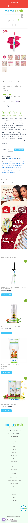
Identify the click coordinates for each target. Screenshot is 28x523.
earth (19, 163)
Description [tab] (4, 180)
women (13, 172)
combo (16, 163)
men (23, 169)
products (4, 172)
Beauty (9, 158)
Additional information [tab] (8, 182)
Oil (8, 170)
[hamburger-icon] (14, 25)
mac (3, 167)
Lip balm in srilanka (9, 165)
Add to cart (19, 149)
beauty (6, 161)
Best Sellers (11, 80)
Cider (12, 163)
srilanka (9, 172)
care (10, 163)
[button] (23, 31)
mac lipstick (8, 167)
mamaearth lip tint (6, 169)
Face (23, 163)
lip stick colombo (19, 165)
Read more (6, 372)
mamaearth (18, 167)
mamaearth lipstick (16, 169)
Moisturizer (4, 170)
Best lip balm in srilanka (14, 161)
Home (4, 80)
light (3, 165)
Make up (20, 158)
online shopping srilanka (16, 170)
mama (12, 167)
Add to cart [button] (7, 294)
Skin (8, 160)
